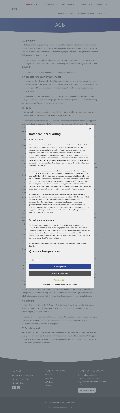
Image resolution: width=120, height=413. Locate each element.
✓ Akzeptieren (60, 267)
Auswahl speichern (60, 273)
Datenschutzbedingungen (66, 284)
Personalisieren (60, 280)
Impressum (47, 284)
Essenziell (39, 260)
